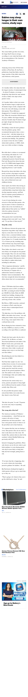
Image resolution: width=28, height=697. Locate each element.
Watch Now (23, 2)
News (4, 13)
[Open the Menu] (2, 2)
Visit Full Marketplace (21, 489)
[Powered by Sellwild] (24, 581)
